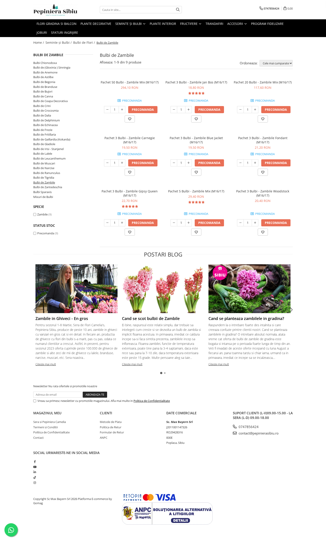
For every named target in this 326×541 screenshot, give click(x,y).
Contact (38, 438)
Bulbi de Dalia (42, 115)
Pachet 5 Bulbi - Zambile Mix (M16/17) (196, 191)
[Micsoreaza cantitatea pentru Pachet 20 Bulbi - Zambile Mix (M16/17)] (240, 109)
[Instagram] (34, 483)
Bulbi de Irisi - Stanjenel (48, 149)
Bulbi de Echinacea (45, 125)
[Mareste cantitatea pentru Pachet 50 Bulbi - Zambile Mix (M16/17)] (122, 109)
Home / (39, 42)
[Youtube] (34, 467)
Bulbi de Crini (42, 106)
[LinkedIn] (34, 472)
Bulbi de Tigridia (43, 178)
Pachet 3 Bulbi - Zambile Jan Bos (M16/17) (196, 82)
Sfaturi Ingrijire (64, 32)
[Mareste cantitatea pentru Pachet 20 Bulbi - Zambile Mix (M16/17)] (255, 109)
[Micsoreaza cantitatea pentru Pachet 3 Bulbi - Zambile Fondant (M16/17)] (240, 162)
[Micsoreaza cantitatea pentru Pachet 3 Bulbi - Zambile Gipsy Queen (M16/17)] (107, 222)
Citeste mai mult (45, 364)
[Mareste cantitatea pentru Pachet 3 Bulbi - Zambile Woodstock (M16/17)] (255, 222)
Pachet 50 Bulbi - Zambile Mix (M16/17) (130, 82)
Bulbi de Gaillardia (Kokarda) (51, 139)
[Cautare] (178, 9)
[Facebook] (34, 462)
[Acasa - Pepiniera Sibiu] (55, 9)
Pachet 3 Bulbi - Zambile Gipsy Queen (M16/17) (130, 193)
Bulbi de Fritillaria (44, 134)
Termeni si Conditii (45, 427)
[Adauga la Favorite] (130, 118)
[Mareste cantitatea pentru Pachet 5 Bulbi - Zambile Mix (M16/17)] (188, 222)
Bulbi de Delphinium (46, 120)
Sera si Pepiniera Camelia (49, 422)
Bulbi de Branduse (45, 87)
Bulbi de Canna (43, 96)
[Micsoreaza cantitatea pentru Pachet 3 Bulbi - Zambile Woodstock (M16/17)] (240, 222)
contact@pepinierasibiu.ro (258, 433)
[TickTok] (34, 477)
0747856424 (248, 427)
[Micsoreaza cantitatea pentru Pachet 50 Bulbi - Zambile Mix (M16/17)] (107, 109)
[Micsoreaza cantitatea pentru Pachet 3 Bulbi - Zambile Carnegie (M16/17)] (107, 162)
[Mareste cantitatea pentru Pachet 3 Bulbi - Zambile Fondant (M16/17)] (255, 162)
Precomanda (45, 233)
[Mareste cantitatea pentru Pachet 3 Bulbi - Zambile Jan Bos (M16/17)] (188, 109)
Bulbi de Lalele (42, 154)
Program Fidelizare (267, 24)
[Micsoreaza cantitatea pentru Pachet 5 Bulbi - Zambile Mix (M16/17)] (174, 222)
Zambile (42, 214)
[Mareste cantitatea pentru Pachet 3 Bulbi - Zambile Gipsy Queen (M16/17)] (122, 222)
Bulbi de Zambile (44, 182)
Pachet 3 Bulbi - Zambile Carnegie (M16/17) (129, 140)
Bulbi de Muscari (44, 163)
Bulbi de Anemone (45, 72)
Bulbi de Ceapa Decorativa (50, 101)
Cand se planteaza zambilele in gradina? (246, 318)
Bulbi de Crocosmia (46, 111)
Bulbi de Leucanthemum (49, 158)
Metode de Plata (111, 422)
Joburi (42, 32)
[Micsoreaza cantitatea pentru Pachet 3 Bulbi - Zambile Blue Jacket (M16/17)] (174, 162)
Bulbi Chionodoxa (45, 63)
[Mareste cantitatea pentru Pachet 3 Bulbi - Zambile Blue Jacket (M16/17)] (188, 162)
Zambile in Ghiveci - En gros (61, 318)
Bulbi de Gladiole (44, 144)
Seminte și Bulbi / (59, 42)
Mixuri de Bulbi (43, 197)
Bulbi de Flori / (84, 42)
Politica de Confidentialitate (152, 401)
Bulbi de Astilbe (43, 77)
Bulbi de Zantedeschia (47, 187)
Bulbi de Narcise (43, 168)
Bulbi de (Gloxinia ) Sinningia (51, 67)
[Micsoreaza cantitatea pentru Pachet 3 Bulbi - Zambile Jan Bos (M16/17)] (174, 109)
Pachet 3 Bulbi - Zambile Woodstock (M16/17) (262, 193)
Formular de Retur (112, 432)
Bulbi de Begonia (44, 82)
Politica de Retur (110, 427)
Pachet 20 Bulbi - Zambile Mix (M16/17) (263, 82)
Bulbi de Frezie (42, 130)
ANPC (103, 438)
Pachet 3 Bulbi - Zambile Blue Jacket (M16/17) (196, 140)
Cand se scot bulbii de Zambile (151, 318)
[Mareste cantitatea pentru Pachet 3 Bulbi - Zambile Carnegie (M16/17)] (122, 162)
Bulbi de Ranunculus (46, 173)
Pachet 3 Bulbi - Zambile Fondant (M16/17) (262, 140)
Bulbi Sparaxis (42, 192)
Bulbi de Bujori (42, 91)
